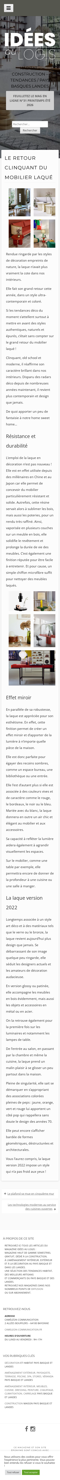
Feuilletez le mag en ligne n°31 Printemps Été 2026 (30, 100)
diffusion (37, 1289)
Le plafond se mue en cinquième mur (31, 1194)
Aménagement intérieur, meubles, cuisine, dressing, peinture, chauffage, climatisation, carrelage (29, 1390)
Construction (14, 1403)
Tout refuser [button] (13, 1472)
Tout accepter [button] (31, 1472)
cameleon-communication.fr (23, 1329)
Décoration (12, 1362)
